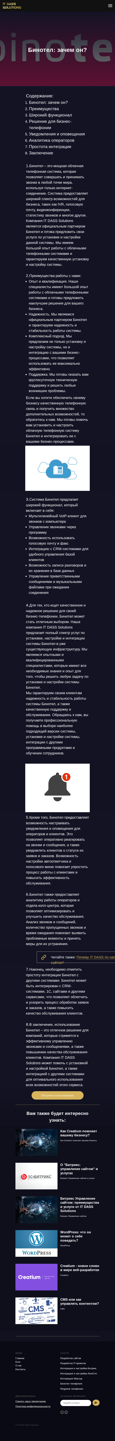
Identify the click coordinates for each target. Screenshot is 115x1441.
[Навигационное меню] (110, 5)
